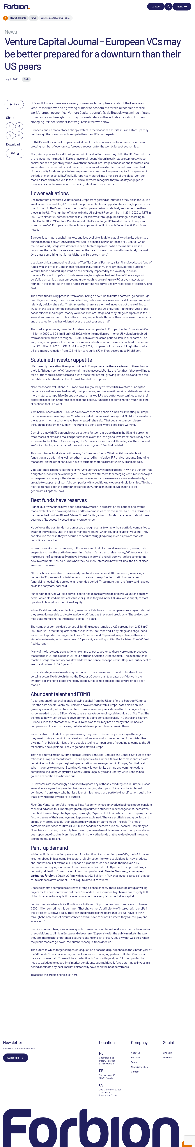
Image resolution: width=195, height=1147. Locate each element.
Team (134, 1062)
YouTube (167, 1057)
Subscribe (13, 1057)
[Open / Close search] (169, 6)
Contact (156, 6)
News (33, 18)
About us (135, 1052)
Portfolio (135, 1057)
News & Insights (18, 18)
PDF (13, 153)
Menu (180, 6)
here (75, 974)
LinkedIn (167, 1052)
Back (16, 104)
